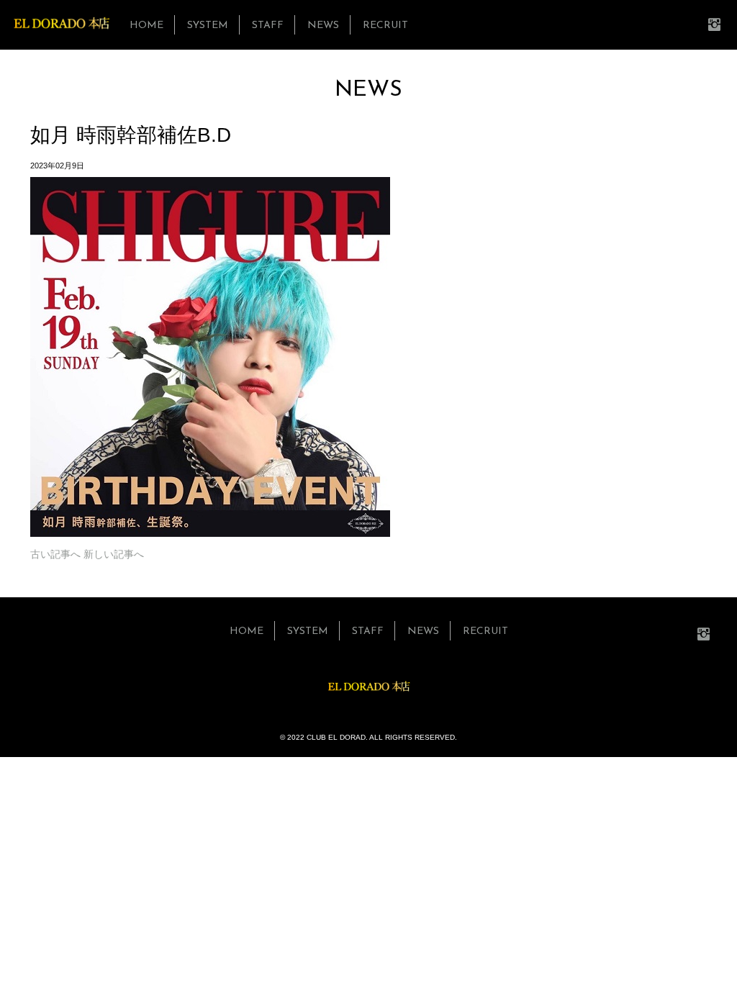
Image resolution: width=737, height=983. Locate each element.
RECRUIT (385, 25)
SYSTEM (207, 25)
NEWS (323, 25)
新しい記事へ (113, 554)
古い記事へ (55, 554)
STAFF (268, 25)
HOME (146, 25)
